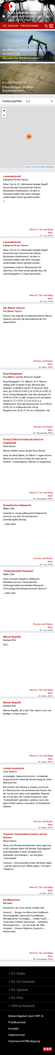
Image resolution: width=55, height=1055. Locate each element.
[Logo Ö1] (8, 6)
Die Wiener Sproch (14, 308)
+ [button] (4, 111)
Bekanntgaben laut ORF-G (26, 1016)
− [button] (4, 115)
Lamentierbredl (12, 176)
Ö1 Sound (10, 25)
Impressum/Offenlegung (24, 1041)
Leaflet (27, 166)
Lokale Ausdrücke (13, 768)
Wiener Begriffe (12, 637)
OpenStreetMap (39, 166)
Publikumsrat (17, 1022)
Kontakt (13, 1028)
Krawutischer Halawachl (17, 505)
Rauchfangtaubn (13, 373)
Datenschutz (16, 1034)
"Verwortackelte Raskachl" (18, 571)
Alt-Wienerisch (11, 900)
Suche (46, 25)
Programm (29, 25)
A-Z (28, 101)
